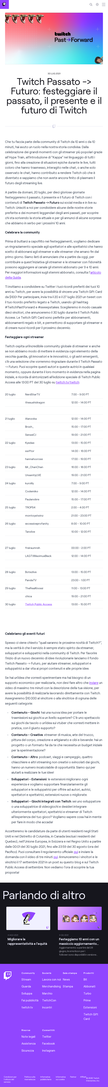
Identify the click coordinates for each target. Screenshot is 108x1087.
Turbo (87, 993)
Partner (73, 1077)
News (66, 979)
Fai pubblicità (30, 1000)
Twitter (46, 1036)
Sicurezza (28, 1050)
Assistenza (29, 1043)
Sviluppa (27, 993)
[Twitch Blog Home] (4, 4)
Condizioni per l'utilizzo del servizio (10, 1079)
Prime (87, 1000)
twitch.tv (27, 1007)
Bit (85, 979)
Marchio (47, 993)
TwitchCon (49, 1000)
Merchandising (51, 986)
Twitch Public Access (38, 604)
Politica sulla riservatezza (29, 1078)
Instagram (48, 1050)
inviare (93, 683)
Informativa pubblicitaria (45, 1078)
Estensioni (90, 1007)
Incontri (47, 1007)
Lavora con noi (51, 979)
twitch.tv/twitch (67, 382)
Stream (26, 979)
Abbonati (89, 986)
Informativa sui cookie (61, 1078)
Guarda (26, 986)
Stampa (68, 986)
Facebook (48, 1043)
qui (76, 852)
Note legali (28, 1036)
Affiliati (83, 1077)
